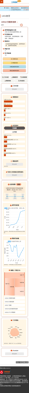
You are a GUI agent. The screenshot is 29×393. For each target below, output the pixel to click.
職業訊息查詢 (15, 8)
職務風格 (8, 80)
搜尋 (2, 25)
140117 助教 (8, 305)
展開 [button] (18, 184)
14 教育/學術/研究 (16, 9)
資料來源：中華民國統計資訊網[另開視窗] (13, 264)
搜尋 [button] (21, 25)
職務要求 (15, 77)
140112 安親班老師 (10, 298)
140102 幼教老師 (9, 301)
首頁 (7, 8)
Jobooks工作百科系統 (16, 1)
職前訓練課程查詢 (14, 70)
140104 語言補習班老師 (11, 308)
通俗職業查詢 (25, 8)
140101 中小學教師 (10, 312)
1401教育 (26, 9)
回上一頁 (19, 362)
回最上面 (25, 362)
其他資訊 (22, 80)
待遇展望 (24, 77)
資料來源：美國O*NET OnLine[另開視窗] (12, 343)
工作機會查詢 (14, 63)
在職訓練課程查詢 (14, 66)
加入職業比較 (14, 59)
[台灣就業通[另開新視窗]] (5, 373)
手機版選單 (1, 1)
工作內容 (6, 77)
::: (1, 19)
